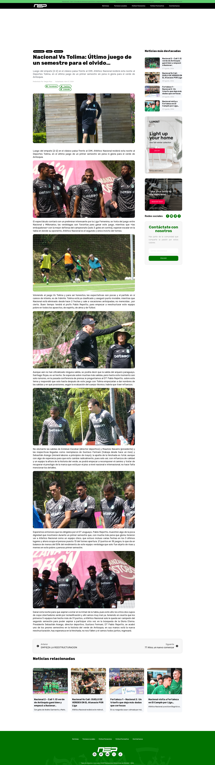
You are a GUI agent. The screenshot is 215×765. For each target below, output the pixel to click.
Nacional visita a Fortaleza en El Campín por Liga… (170, 103)
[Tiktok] (120, 754)
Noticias (105, 6)
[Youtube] (107, 754)
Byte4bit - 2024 (129, 763)
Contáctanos (174, 6)
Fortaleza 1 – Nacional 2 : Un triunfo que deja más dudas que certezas (172, 90)
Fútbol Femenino (138, 6)
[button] (51, 86)
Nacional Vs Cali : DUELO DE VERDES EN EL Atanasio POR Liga (172, 75)
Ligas (49, 51)
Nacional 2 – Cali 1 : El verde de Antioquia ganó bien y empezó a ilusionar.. (171, 61)
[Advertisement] (107, 27)
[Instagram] (114, 754)
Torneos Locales (120, 6)
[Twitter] (101, 754)
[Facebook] (95, 754)
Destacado (38, 51)
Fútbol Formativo (157, 6)
